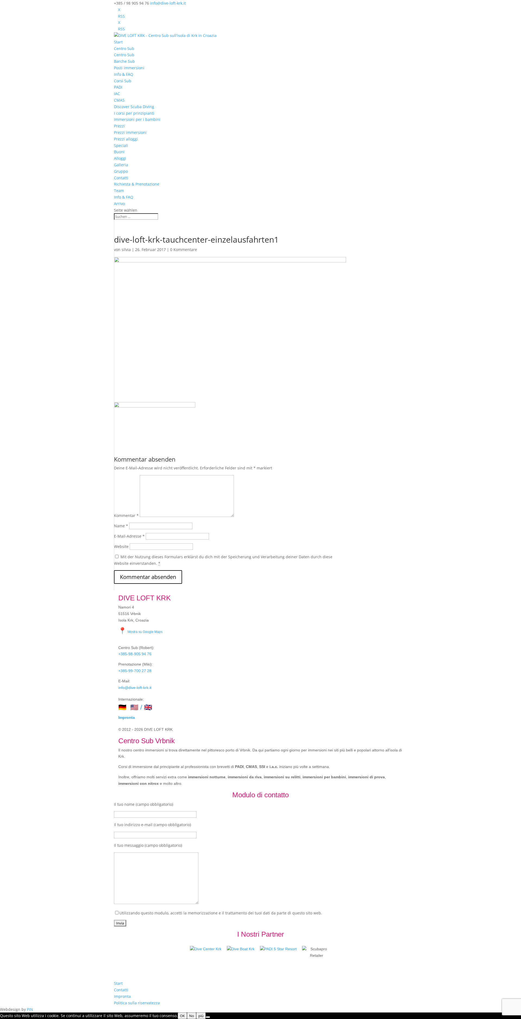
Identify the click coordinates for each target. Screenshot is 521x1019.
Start (118, 42)
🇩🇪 (122, 707)
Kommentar (126, 515)
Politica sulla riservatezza (137, 1002)
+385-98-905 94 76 (134, 654)
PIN (30, 1009)
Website (121, 546)
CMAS (119, 100)
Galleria (121, 164)
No (191, 1015)
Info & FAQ (123, 74)
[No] (208, 1017)
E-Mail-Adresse (129, 536)
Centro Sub (124, 48)
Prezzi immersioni (130, 132)
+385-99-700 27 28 (134, 671)
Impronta (126, 717)
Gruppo (121, 171)
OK (182, 1015)
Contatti (121, 177)
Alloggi (120, 158)
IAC (117, 93)
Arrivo (119, 203)
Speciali (121, 145)
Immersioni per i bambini (137, 119)
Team (119, 190)
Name (121, 525)
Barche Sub (124, 61)
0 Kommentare (183, 249)
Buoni (119, 151)
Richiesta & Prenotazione (136, 184)
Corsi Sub (122, 80)
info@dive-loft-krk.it (134, 687)
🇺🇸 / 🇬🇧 (141, 707)
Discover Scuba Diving (134, 106)
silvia (126, 249)
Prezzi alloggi (126, 139)
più (201, 1015)
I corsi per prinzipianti (134, 113)
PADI (118, 87)
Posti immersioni (129, 67)
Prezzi (119, 125)
